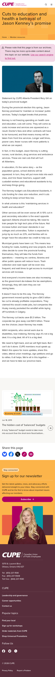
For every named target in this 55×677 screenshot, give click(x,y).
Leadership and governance (15, 595)
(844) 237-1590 (17, 578)
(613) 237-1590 (12, 572)
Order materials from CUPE (14, 630)
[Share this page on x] (17, 455)
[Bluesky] (9, 650)
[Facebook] (3, 650)
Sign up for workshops (12, 625)
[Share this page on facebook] (11, 455)
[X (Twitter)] (15, 650)
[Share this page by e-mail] (31, 455)
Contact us (7, 605)
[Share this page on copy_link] (24, 455)
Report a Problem (24, 670)
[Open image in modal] (27, 79)
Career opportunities (11, 600)
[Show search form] (46, 4)
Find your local (8, 620)
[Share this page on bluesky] (4, 455)
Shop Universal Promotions (14, 636)
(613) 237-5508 (13, 575)
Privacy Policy (7, 670)
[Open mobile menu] (51, 4)
